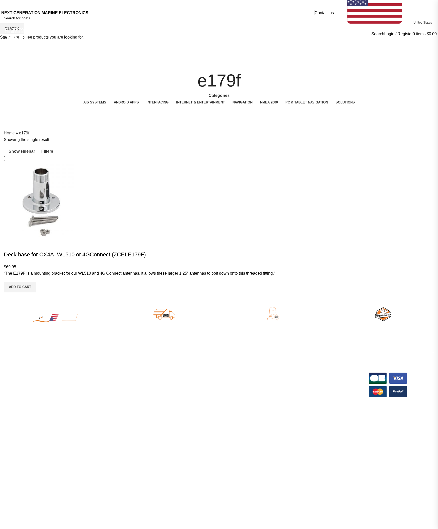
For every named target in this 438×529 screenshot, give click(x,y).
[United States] (385, 5)
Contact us (324, 13)
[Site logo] (16, 33)
